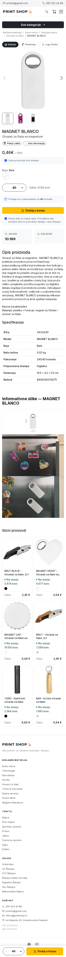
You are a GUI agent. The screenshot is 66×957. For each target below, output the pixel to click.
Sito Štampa (8, 887)
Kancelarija (8, 775)
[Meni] (61, 11)
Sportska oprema (11, 826)
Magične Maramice (12, 802)
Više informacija (36, 143)
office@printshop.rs (16, 915)
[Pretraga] (46, 11)
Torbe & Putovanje (12, 788)
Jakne (5, 835)
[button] (61, 78)
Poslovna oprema (11, 840)
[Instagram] (37, 944)
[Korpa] (54, 11)
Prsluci (6, 831)
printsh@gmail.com (16, 911)
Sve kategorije (31, 25)
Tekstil (7, 811)
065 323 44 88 (14, 906)
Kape (5, 844)
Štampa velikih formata (14, 877)
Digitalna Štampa (11, 882)
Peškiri (5, 849)
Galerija (12, 44)
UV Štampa (8, 868)
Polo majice (8, 822)
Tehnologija (8, 770)
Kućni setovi (8, 766)
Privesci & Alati (10, 784)
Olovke (6, 779)
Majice (5, 817)
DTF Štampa (8, 873)
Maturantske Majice (13, 891)
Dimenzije (30, 44)
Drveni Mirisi (8, 797)
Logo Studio (51, 44)
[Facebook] (29, 944)
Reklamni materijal (15, 760)
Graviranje (8, 864)
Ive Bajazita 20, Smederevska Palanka (27, 920)
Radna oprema (10, 793)
